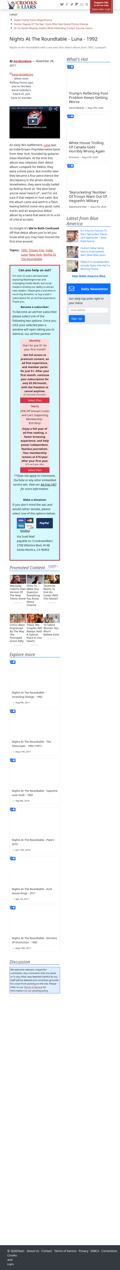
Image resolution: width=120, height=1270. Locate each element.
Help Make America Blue (88, 276)
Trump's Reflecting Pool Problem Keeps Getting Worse (88, 97)
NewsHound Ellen (78, 206)
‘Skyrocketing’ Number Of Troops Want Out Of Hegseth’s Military (88, 196)
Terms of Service (33, 987)
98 (69, 165)
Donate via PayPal (44, 523)
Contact (46, 1251)
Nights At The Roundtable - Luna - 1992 (54, 39)
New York (35, 255)
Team (20, 1251)
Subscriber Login (101, 9)
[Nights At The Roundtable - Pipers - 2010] (35, 821)
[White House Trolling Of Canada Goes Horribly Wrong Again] (88, 126)
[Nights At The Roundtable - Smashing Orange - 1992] (35, 674)
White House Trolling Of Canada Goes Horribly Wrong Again (87, 147)
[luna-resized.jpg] (21, 74)
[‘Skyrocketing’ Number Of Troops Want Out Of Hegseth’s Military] (88, 176)
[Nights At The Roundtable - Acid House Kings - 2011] (35, 870)
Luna (47, 145)
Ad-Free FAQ (48, 484)
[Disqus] (35, 1111)
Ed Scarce (73, 157)
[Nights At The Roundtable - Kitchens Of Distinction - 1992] (35, 919)
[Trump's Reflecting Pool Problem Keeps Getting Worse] (88, 77)
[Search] (87, 4)
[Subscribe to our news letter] (82, 4)
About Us (33, 1251)
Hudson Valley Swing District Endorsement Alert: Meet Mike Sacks (93, 251)
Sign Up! (76, 318)
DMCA (95, 1251)
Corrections (109, 1251)
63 (69, 66)
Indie (49, 250)
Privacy (83, 1251)
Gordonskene (22, 61)
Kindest (25, 531)
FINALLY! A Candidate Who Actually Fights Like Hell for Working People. (95, 265)
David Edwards (76, 107)
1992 (24, 250)
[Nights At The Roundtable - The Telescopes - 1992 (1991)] (35, 723)
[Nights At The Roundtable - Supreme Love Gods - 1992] (35, 772)
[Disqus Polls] (35, 1033)
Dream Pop (36, 250)
